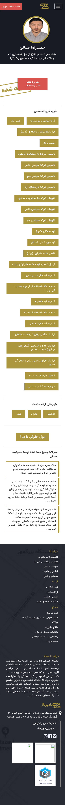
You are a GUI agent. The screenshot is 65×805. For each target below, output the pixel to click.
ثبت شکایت (52, 587)
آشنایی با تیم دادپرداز (48, 557)
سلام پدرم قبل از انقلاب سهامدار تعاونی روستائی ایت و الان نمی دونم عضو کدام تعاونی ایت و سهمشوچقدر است (34, 469)
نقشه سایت (52, 642)
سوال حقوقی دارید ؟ (33, 437)
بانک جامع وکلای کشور (47, 602)
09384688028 (45, 729)
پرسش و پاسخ (51, 576)
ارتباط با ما (53, 592)
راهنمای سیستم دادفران (46, 632)
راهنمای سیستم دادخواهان (45, 637)
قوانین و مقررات (50, 571)
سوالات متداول (51, 567)
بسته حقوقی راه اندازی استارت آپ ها (40, 618)
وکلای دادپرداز (51, 627)
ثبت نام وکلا (52, 613)
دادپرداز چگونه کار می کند (45, 562)
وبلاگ (55, 622)
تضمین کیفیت (51, 597)
